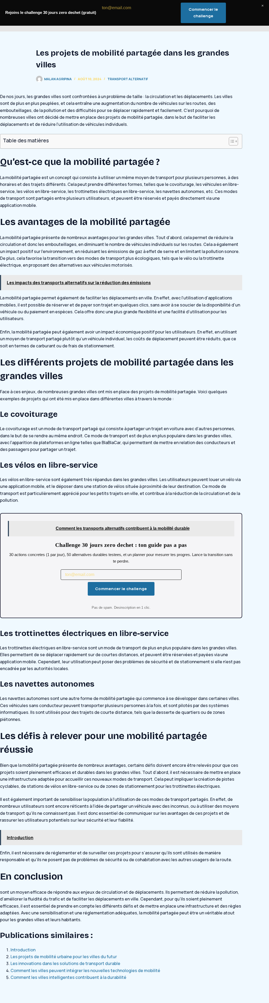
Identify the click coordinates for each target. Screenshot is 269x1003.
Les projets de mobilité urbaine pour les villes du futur (64, 956)
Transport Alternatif (127, 79)
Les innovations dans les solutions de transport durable (65, 963)
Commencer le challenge (121, 588)
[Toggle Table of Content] (231, 141)
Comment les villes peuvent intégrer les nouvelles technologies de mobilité (85, 970)
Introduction (23, 950)
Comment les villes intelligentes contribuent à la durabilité (68, 977)
